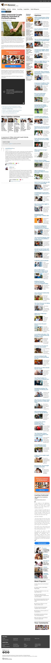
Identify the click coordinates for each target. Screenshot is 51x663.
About (36, 646)
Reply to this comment (11, 164)
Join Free (13, 66)
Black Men (37, 638)
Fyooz (3, 11)
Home (3, 638)
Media (25, 646)
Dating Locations (6, 646)
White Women (27, 639)
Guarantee (15, 644)
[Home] (3, 9)
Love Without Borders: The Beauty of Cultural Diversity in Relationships (12, 108)
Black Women (5, 639)
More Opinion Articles (10, 117)
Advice (14, 9)
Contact (25, 645)
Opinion (9, 9)
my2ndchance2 (9, 148)
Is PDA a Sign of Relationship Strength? (10, 111)
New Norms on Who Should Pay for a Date (11, 106)
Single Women (27, 638)
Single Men (15, 638)
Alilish (10, 167)
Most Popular (16, 646)
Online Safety (38, 644)
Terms (3, 645)
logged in (10, 143)
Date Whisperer (35, 9)
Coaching (19, 9)
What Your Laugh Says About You (9, 112)
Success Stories (5, 644)
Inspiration (26, 9)
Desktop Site (38, 645)
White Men (15, 639)
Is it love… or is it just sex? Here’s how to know (12, 110)
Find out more (42, 543)
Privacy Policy (16, 645)
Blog (25, 644)
